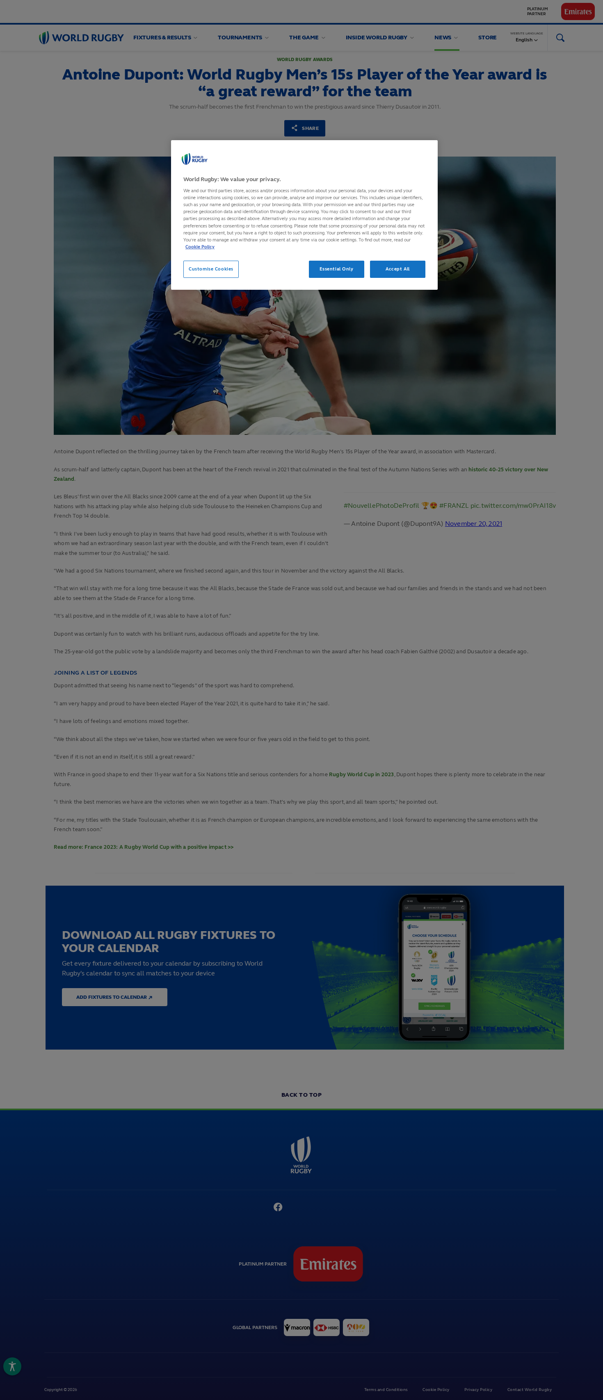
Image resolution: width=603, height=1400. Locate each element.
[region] (304, 215)
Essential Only (337, 269)
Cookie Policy (200, 247)
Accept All (398, 269)
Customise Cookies (211, 269)
